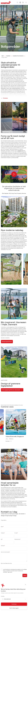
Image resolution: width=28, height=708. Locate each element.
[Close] (25, 584)
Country (2, 596)
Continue (14, 604)
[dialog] (14, 354)
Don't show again (14, 608)
